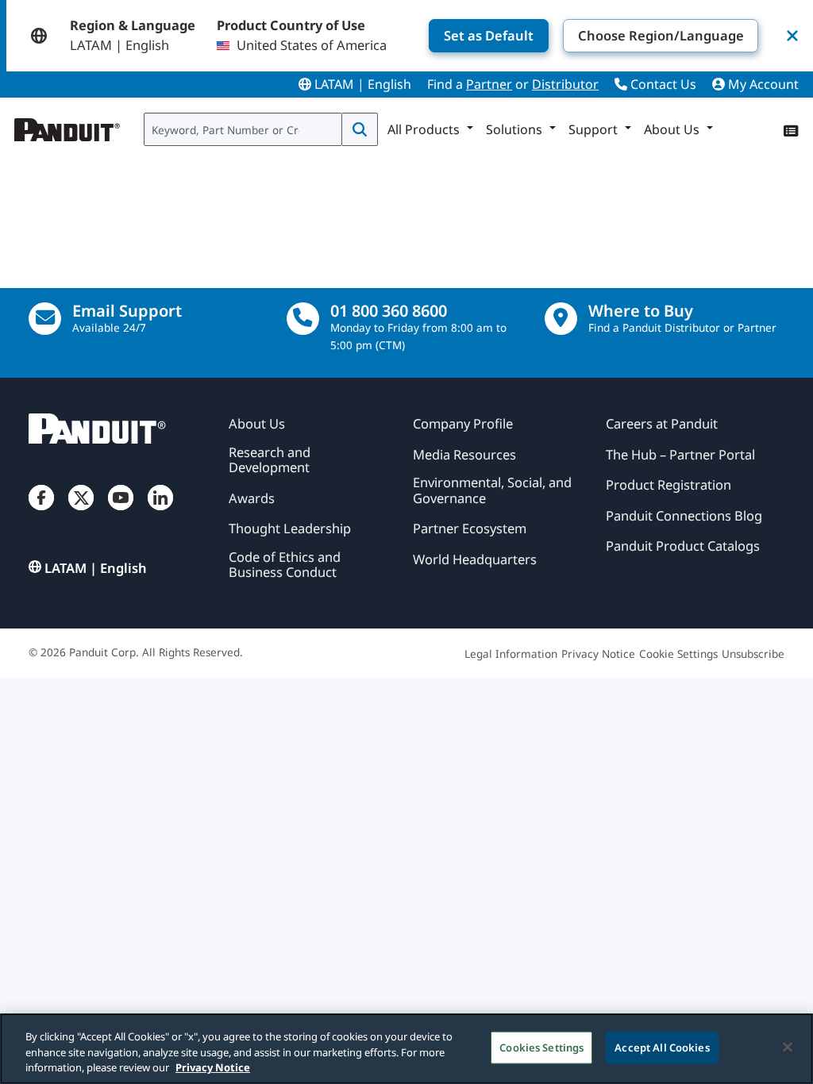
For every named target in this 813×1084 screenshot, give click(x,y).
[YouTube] (120, 512)
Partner (489, 84)
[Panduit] (67, 126)
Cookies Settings (541, 1047)
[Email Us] (45, 318)
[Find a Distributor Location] (561, 318)
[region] (406, 1048)
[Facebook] (41, 512)
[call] (303, 318)
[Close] (787, 1046)
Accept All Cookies (662, 1047)
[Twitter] (81, 512)
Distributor (565, 84)
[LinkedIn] (160, 512)
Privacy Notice (212, 1067)
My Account (762, 84)
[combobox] (242, 129)
